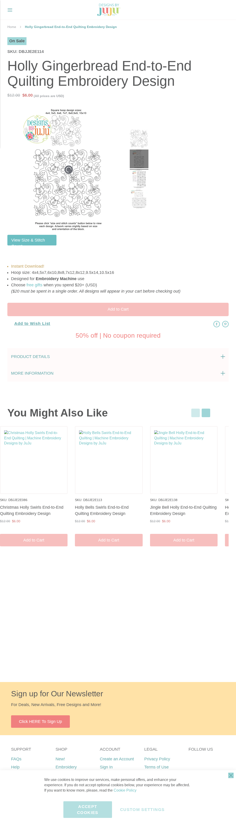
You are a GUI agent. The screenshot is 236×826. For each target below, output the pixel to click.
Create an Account (117, 759)
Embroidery (66, 767)
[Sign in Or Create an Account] (215, 9)
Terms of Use (156, 767)
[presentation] (206, 413)
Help (15, 767)
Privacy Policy (157, 759)
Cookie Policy (125, 790)
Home (11, 27)
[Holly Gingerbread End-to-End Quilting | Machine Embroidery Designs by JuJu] (139, 139)
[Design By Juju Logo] (108, 10)
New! (60, 759)
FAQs (16, 759)
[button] (225, 10)
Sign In (106, 767)
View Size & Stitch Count (28, 241)
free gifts (34, 285)
